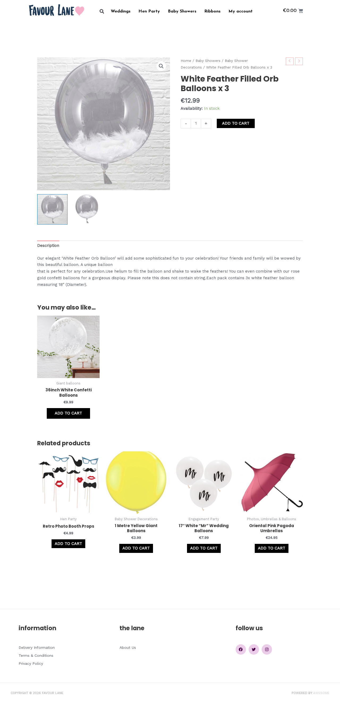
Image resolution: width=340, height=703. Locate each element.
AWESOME (321, 693)
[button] (102, 11)
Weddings (120, 11)
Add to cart (235, 123)
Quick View (68, 373)
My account (240, 11)
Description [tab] (48, 245)
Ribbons (212, 11)
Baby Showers (182, 11)
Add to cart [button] (68, 413)
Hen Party (149, 11)
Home (186, 60)
